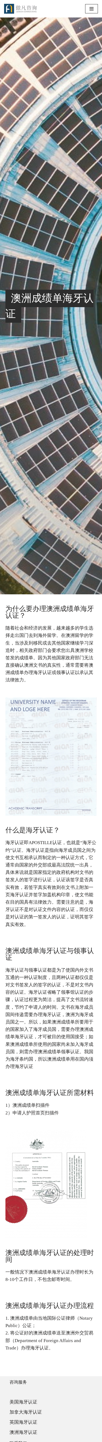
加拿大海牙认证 (26, 1412)
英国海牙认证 (23, 1422)
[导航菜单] (91, 8)
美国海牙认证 (23, 1402)
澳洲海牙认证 (23, 1432)
